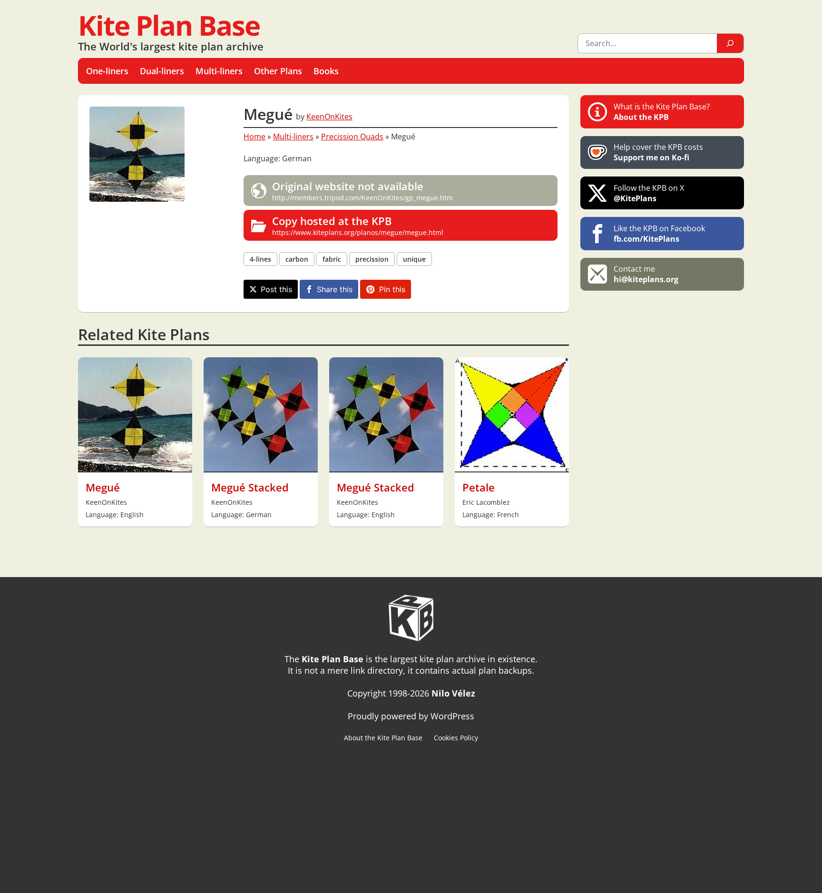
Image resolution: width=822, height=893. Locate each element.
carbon (296, 259)
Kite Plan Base (169, 25)
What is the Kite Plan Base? (662, 111)
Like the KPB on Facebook (659, 233)
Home (254, 136)
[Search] (730, 43)
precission (372, 259)
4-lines (260, 259)
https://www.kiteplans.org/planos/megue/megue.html (357, 225)
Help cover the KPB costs (658, 152)
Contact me (646, 274)
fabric (332, 259)
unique (414, 259)
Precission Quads (352, 136)
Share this (334, 289)
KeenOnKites (329, 116)
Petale (478, 487)
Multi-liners (293, 136)
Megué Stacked (250, 487)
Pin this (392, 289)
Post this (276, 289)
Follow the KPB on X (649, 193)
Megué (103, 487)
